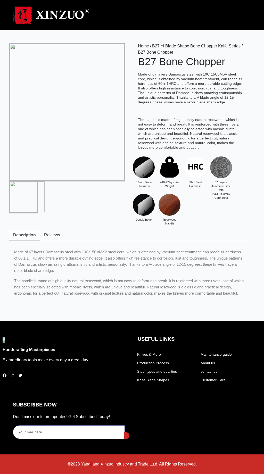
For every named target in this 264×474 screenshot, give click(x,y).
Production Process (153, 363)
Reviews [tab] (52, 235)
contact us (209, 371)
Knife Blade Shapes (153, 380)
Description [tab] (24, 235)
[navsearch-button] (199, 14)
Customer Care (213, 380)
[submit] (126, 435)
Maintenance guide (216, 354)
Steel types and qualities (157, 371)
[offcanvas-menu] (206, 15)
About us (208, 363)
